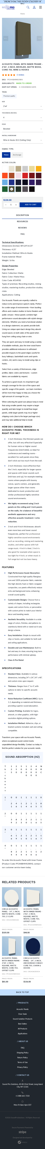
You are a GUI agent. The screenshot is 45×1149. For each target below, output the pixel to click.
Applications (22, 1034)
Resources (22, 222)
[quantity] (6, 205)
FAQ (22, 234)
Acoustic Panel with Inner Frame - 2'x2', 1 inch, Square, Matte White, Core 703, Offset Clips (33, 915)
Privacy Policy (22, 1067)
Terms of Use (23, 1062)
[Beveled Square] (22, 129)
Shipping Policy (22, 1053)
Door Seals (22, 1014)
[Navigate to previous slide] (5, 38)
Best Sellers (22, 1024)
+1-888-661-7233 (23, 1096)
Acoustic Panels (22, 1009)
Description (22, 215)
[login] (34, 7)
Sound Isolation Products (22, 1019)
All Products (22, 1029)
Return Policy (22, 1058)
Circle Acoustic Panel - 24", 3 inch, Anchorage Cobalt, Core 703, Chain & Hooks (33, 963)
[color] (5, 169)
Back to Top (22, 992)
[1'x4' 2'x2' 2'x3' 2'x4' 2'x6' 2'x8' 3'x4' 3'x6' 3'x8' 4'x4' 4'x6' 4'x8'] (22, 106)
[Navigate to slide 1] (22, 55)
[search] (28, 7)
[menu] (40, 7)
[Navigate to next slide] (39, 38)
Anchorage (17, 155)
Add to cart (30, 204)
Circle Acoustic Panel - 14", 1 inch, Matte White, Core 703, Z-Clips (11, 912)
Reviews (22, 228)
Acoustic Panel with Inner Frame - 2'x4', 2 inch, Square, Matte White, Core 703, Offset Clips (11, 964)
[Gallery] (22, 38)
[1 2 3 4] (22, 118)
